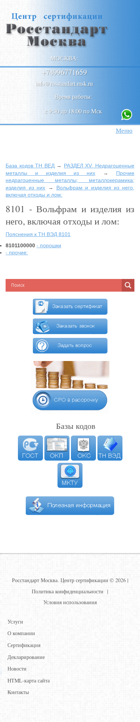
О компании (21, 633)
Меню (124, 130)
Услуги (15, 621)
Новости (17, 668)
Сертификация (23, 645)
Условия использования (70, 602)
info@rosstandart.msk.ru (64, 83)
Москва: (64, 58)
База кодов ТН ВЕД (30, 166)
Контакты (18, 692)
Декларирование (26, 656)
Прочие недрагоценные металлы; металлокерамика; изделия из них (70, 180)
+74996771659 (64, 72)
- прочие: (17, 252)
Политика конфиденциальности (67, 591)
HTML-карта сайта (28, 680)
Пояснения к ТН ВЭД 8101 (38, 234)
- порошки (49, 245)
